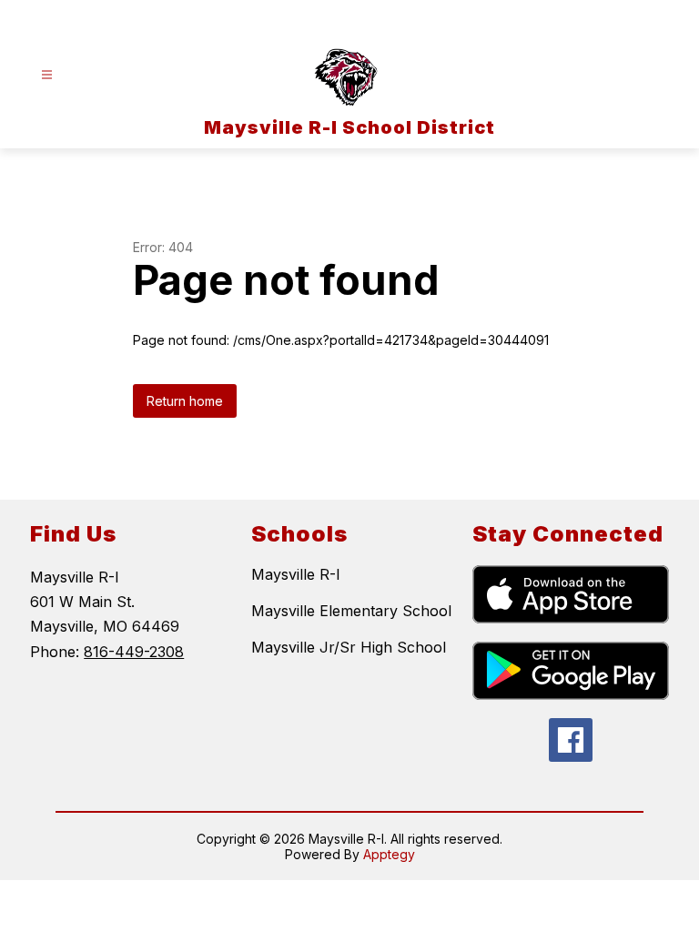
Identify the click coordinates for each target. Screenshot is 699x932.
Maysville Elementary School (351, 611)
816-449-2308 (134, 652)
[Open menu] (46, 75)
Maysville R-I (295, 574)
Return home (185, 401)
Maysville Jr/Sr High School (348, 647)
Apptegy (389, 854)
